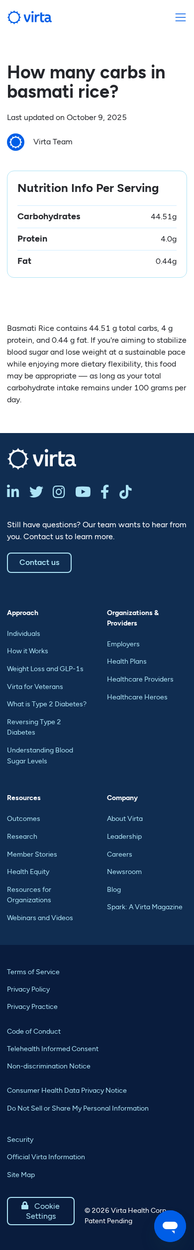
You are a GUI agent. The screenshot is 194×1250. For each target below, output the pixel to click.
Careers (119, 854)
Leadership (124, 836)
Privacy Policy (28, 989)
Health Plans (127, 661)
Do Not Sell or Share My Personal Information (78, 1108)
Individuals (23, 633)
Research (22, 836)
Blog (114, 889)
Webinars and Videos (40, 918)
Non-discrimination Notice (49, 1066)
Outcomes (23, 818)
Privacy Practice (32, 1006)
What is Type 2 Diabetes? (47, 704)
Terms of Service (33, 972)
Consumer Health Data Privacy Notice (67, 1090)
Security (20, 1139)
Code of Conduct (34, 1031)
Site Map (21, 1175)
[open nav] (180, 17)
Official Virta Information (46, 1157)
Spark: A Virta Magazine (145, 907)
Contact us (39, 562)
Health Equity (28, 872)
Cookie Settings (40, 1211)
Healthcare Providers (140, 679)
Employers (123, 644)
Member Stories (32, 854)
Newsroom (124, 872)
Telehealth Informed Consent (52, 1049)
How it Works (27, 651)
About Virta (125, 818)
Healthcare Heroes (137, 697)
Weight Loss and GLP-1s (45, 669)
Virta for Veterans (35, 687)
